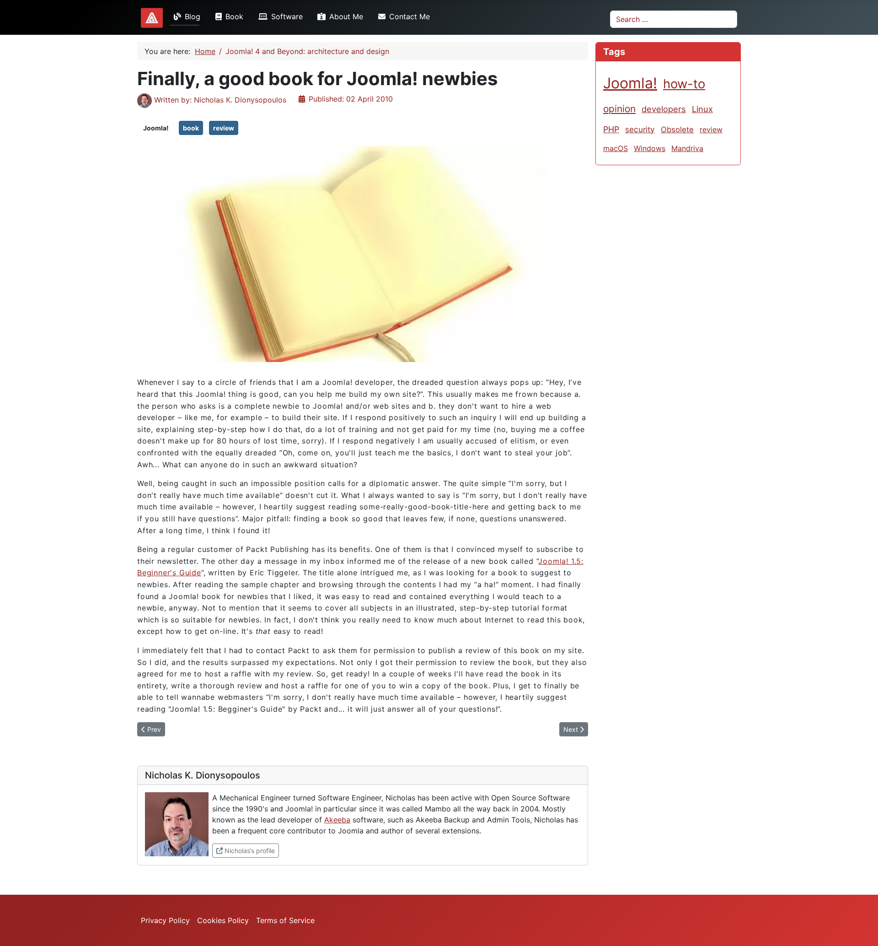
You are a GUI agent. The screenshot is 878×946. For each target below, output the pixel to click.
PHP (611, 129)
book (191, 128)
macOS (615, 148)
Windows (649, 148)
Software (287, 16)
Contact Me (409, 16)
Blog (192, 16)
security (640, 129)
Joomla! (156, 128)
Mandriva (687, 148)
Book (234, 16)
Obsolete (677, 129)
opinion (619, 108)
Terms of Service (285, 920)
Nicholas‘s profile (251, 850)
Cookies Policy (223, 920)
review (223, 128)
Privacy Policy (165, 920)
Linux (702, 109)
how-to (684, 84)
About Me (346, 16)
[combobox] (673, 19)
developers (664, 109)
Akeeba (337, 819)
